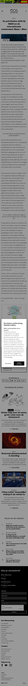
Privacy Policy (9, 357)
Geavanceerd (8, 363)
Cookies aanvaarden (19, 363)
